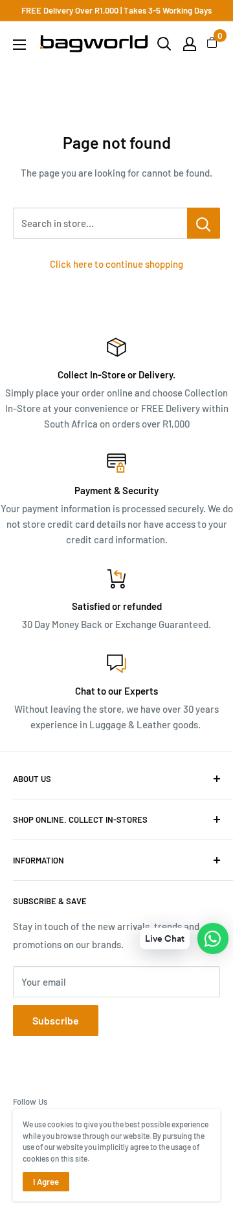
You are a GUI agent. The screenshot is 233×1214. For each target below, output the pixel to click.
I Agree (46, 1181)
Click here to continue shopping (116, 264)
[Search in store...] (203, 223)
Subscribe (55, 1020)
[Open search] (164, 44)
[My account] (189, 44)
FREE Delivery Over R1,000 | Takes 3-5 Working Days (116, 10)
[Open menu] (19, 44)
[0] (212, 44)
